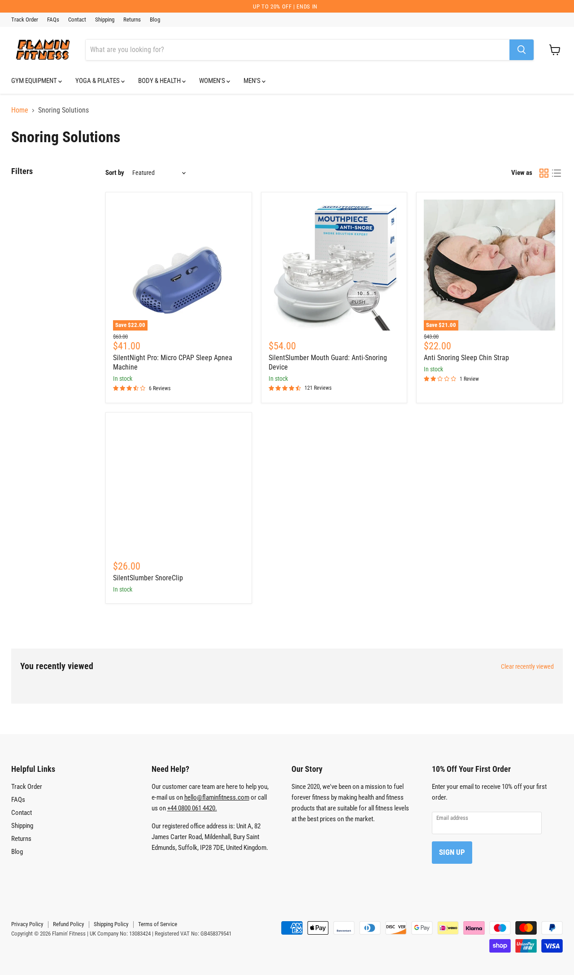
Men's (253, 81)
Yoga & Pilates (98, 81)
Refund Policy (68, 924)
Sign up (452, 852)
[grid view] (544, 173)
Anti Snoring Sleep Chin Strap (466, 357)
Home (19, 110)
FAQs (53, 20)
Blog (155, 20)
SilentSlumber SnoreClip (148, 578)
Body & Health (160, 81)
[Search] (521, 49)
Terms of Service (157, 924)
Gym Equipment (34, 81)
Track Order (24, 20)
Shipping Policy (111, 924)
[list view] (556, 173)
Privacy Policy (27, 924)
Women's (212, 81)
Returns (132, 20)
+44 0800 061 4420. (192, 808)
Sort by (114, 173)
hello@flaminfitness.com (216, 797)
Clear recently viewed (527, 666)
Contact (77, 20)
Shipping (104, 20)
